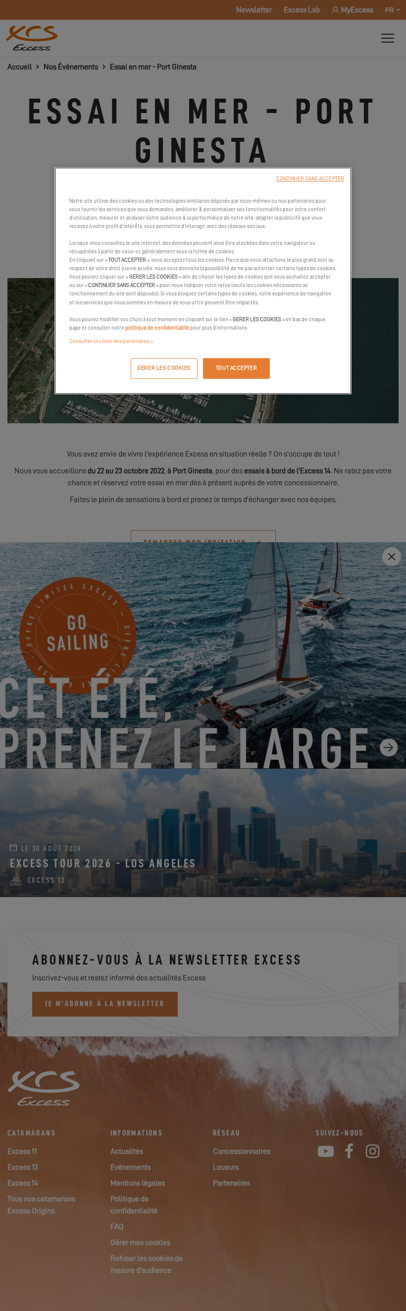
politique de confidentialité (157, 328)
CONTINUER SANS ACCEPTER (310, 178)
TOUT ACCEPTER (236, 368)
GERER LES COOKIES (164, 368)
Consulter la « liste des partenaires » (111, 341)
